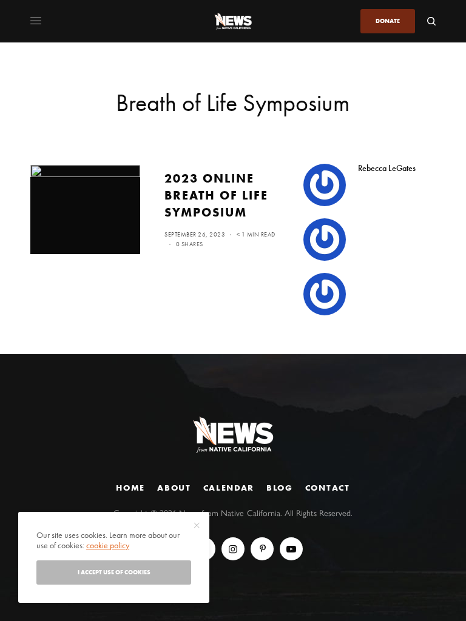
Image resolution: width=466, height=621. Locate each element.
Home (130, 487)
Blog (279, 487)
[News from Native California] (233, 21)
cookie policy (107, 545)
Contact (327, 487)
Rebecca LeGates (387, 168)
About (174, 487)
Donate (388, 21)
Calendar (228, 487)
